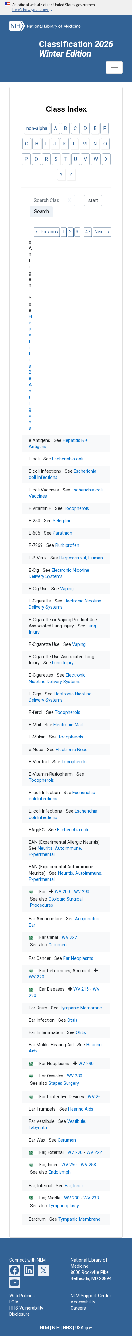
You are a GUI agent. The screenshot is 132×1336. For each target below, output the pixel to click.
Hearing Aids (80, 1109)
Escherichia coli (67, 459)
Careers (78, 1308)
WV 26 (94, 1096)
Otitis (72, 1020)
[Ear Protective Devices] (34, 1096)
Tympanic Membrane (81, 1008)
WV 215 (81, 989)
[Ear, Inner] (34, 1164)
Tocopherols (76, 508)
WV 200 (62, 891)
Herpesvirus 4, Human (81, 558)
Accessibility (83, 1302)
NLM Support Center (91, 1295)
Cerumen (58, 945)
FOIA (14, 1302)
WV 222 (69, 937)
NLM (44, 1327)
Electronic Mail (68, 724)
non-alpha (36, 128)
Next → (102, 231)
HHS (67, 1327)
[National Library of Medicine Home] (50, 25)
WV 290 (81, 891)
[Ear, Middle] (34, 1198)
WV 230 (74, 1076)
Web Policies (22, 1295)
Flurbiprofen (67, 545)
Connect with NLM (27, 1260)
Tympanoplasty (64, 1205)
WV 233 (91, 1198)
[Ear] (34, 891)
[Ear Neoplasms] (34, 1063)
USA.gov (83, 1327)
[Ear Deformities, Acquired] (34, 970)
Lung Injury (63, 663)
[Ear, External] (34, 1152)
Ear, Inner (74, 1185)
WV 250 (69, 1164)
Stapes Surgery (64, 1083)
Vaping (67, 588)
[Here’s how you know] (66, 7)
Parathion (62, 533)
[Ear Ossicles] (34, 1076)
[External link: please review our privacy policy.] (14, 1270)
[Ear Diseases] (34, 989)
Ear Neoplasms (78, 958)
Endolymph (60, 1172)
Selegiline (62, 520)
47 (87, 231)
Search (41, 211)
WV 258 (88, 1164)
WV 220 (36, 977)
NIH (56, 1327)
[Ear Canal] (34, 937)
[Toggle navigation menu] (114, 67)
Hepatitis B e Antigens (30, 372)
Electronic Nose (71, 749)
